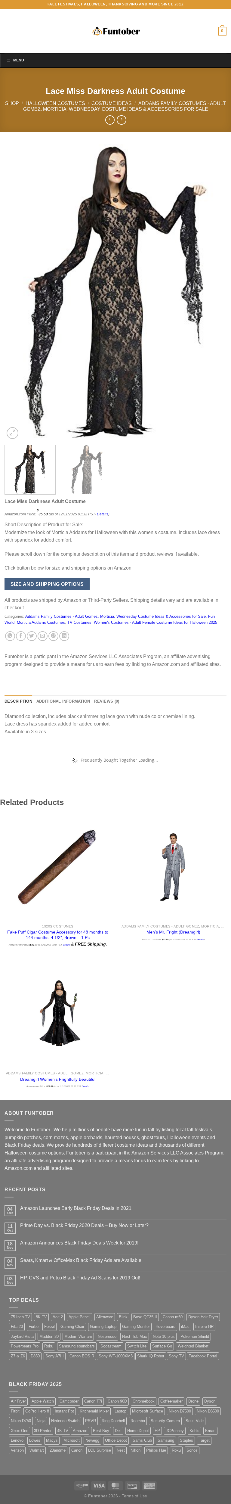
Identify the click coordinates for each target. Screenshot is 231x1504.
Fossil (49, 1326)
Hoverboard (165, 1326)
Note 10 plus (164, 1336)
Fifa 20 (17, 1326)
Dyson (209, 1401)
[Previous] (16, 292)
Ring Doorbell (113, 1421)
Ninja (41, 1421)
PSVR (90, 1421)
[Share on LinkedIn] (64, 636)
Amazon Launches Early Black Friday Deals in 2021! (76, 1208)
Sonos (192, 1450)
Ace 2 (58, 1317)
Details (102, 514)
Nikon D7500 (180, 1411)
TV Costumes (79, 622)
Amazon (80, 1430)
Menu (18, 60)
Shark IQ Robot (150, 1356)
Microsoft (71, 1440)
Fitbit (15, 1411)
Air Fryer (18, 1401)
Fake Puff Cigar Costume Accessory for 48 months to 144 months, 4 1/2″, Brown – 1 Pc (57, 935)
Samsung (166, 1440)
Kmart (210, 1430)
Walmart (36, 1450)
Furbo (33, 1326)
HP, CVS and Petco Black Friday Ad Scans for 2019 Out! (80, 1277)
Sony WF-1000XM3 (116, 1356)
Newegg (92, 1440)
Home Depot (138, 1430)
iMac (185, 1326)
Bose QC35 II (145, 1317)
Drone (193, 1401)
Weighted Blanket (193, 1346)
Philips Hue (156, 1450)
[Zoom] (12, 433)
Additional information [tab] (63, 701)
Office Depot (116, 1440)
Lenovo (17, 1440)
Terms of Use (134, 1495)
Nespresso (107, 1336)
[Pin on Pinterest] (53, 636)
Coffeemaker (171, 1401)
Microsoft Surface (147, 1411)
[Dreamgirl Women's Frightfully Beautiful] (57, 1013)
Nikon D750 (21, 1421)
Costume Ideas (111, 103)
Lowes (34, 1440)
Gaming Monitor (136, 1326)
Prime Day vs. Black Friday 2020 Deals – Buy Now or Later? (84, 1225)
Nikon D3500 (208, 1411)
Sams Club (142, 1440)
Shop (12, 103)
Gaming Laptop (103, 1326)
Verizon (17, 1450)
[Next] (214, 292)
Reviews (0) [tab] (106, 701)
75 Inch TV (20, 1317)
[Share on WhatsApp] (10, 636)
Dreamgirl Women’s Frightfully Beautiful (57, 1079)
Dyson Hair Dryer (203, 1317)
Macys (52, 1440)
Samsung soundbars (77, 1346)
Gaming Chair (72, 1326)
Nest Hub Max (134, 1336)
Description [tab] (18, 701)
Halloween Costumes (55, 103)
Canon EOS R (81, 1356)
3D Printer (42, 1430)
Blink (123, 1317)
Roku (48, 1346)
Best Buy (101, 1430)
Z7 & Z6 (18, 1356)
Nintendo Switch (65, 1421)
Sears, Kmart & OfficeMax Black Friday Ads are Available (80, 1260)
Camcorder (69, 1401)
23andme (58, 1450)
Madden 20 (49, 1336)
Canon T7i (93, 1401)
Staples (186, 1440)
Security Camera (165, 1421)
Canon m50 (173, 1317)
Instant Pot (64, 1411)
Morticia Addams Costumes (41, 622)
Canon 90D (117, 1401)
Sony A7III (54, 1356)
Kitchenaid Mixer (94, 1411)
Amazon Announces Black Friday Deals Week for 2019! (79, 1242)
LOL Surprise (99, 1450)
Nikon (135, 1450)
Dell (118, 1430)
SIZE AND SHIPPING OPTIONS (47, 584)
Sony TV (176, 1356)
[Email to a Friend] (43, 636)
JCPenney (175, 1430)
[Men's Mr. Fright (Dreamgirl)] (173, 866)
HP (157, 1430)
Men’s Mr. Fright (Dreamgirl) (173, 932)
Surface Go (162, 1346)
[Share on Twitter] (32, 636)
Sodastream (111, 1346)
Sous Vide (195, 1421)
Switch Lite (136, 1346)
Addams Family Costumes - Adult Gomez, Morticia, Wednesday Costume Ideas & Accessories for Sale (115, 616)
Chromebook (144, 1401)
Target (204, 1440)
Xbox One (19, 1430)
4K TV (62, 1430)
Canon (76, 1450)
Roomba (138, 1421)
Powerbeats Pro (24, 1346)
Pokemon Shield (194, 1336)
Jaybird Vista (22, 1336)
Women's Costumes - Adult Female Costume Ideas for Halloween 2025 (155, 622)
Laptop (120, 1411)
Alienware (104, 1317)
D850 (35, 1356)
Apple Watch (43, 1401)
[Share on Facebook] (21, 636)
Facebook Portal (203, 1356)
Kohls (194, 1430)
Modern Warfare (78, 1336)
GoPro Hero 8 (37, 1411)
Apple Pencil (80, 1317)
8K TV (41, 1317)
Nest (121, 1450)
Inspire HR (204, 1326)
